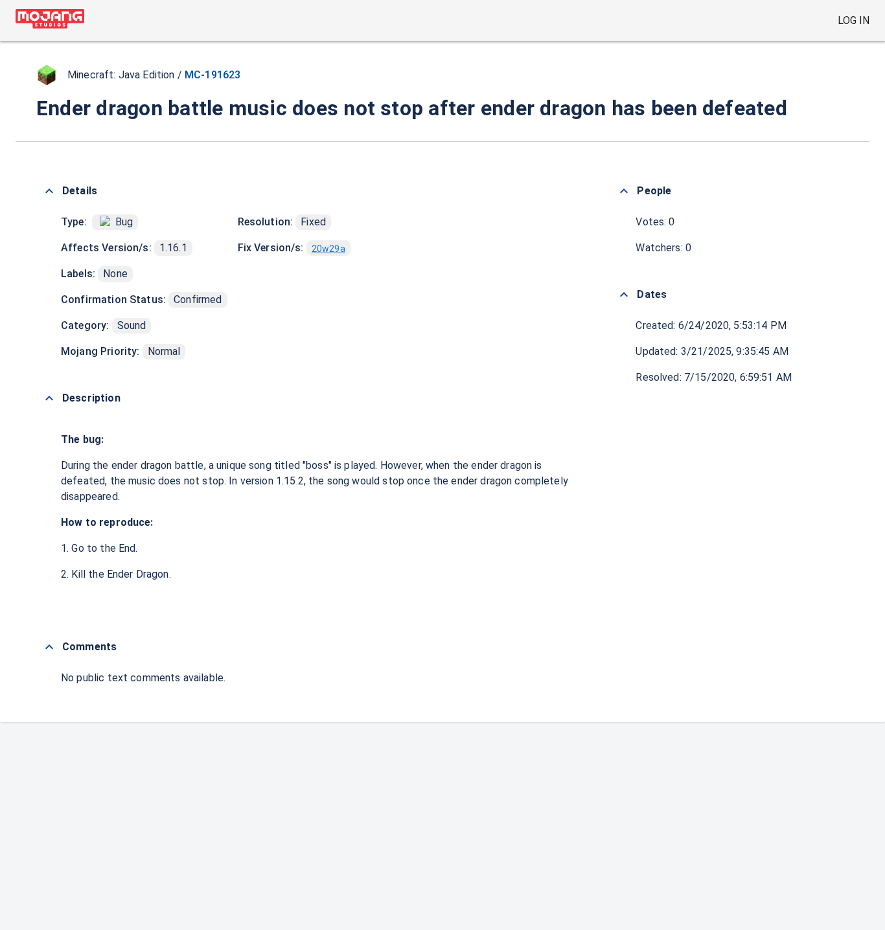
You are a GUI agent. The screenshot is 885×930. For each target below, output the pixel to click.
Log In (853, 20)
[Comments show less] (49, 647)
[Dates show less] (624, 295)
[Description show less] (49, 398)
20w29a (328, 249)
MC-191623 (212, 75)
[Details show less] (49, 191)
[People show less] (624, 191)
